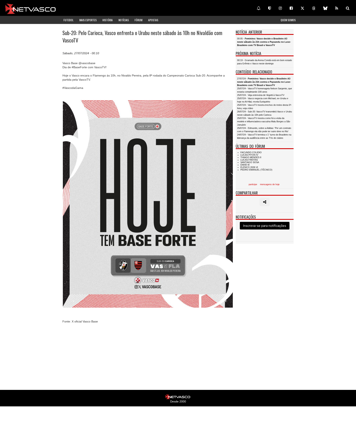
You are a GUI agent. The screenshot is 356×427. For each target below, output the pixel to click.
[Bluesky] (325, 8)
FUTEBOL (68, 20)
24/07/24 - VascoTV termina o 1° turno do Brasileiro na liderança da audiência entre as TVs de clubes (264, 136)
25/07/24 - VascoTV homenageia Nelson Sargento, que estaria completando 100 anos (264, 90)
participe (253, 184)
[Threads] (314, 8)
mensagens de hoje (270, 184)
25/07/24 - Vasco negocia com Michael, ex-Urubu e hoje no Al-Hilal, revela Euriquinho (262, 100)
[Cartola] (269, 8)
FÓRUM (138, 20)
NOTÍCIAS (123, 20)
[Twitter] (302, 8)
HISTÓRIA (107, 20)
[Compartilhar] (265, 202)
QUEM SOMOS (288, 20)
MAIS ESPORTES (88, 20)
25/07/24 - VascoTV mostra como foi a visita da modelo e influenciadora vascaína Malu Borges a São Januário (263, 121)
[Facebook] (291, 8)
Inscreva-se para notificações (264, 226)
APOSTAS (153, 20)
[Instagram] (280, 8)
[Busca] (347, 8)
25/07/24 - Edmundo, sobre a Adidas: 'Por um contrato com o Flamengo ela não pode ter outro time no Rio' (264, 130)
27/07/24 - (264, 81)
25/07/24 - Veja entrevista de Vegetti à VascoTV (260, 95)
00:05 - (264, 41)
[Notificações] (258, 8)
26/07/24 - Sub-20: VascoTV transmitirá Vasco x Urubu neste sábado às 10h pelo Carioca (264, 113)
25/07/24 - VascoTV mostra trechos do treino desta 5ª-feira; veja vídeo (264, 106)
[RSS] (337, 8)
